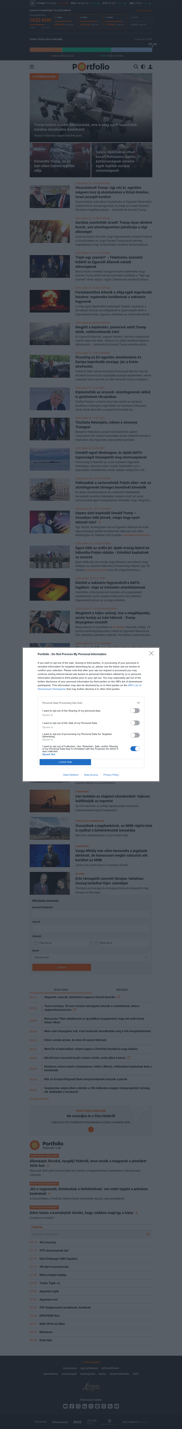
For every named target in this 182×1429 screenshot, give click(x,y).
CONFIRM (65, 762)
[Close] (152, 654)
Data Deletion (71, 774)
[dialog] (91, 714)
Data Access (91, 774)
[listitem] (91, 703)
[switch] (135, 710)
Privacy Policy (111, 774)
